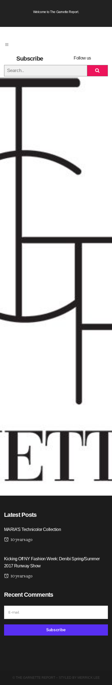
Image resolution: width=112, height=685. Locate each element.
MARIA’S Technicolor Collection (32, 529)
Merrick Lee (88, 678)
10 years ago (21, 540)
